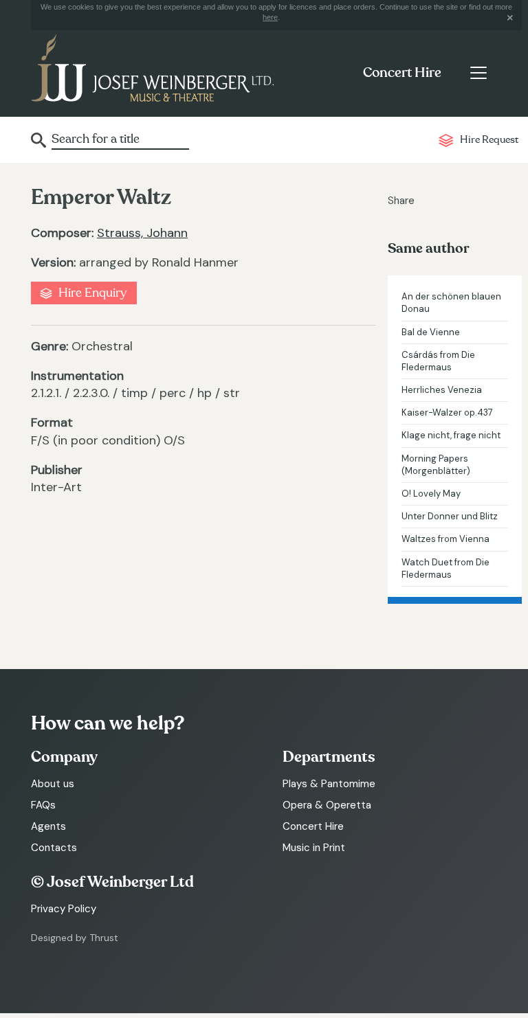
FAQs (43, 805)
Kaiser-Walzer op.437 (447, 412)
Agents (48, 826)
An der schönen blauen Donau (451, 303)
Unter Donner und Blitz (450, 516)
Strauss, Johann (142, 233)
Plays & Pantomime (329, 784)
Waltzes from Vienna (446, 539)
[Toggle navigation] (478, 73)
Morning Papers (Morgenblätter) (436, 465)
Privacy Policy (63, 909)
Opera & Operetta (327, 805)
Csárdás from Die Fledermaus (438, 361)
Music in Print (314, 848)
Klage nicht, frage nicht (451, 435)
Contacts (54, 848)
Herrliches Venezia (442, 390)
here (270, 17)
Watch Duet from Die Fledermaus (446, 568)
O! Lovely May (431, 493)
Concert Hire (402, 73)
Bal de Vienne (431, 332)
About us (52, 784)
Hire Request (489, 139)
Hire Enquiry (92, 293)
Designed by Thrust (74, 937)
